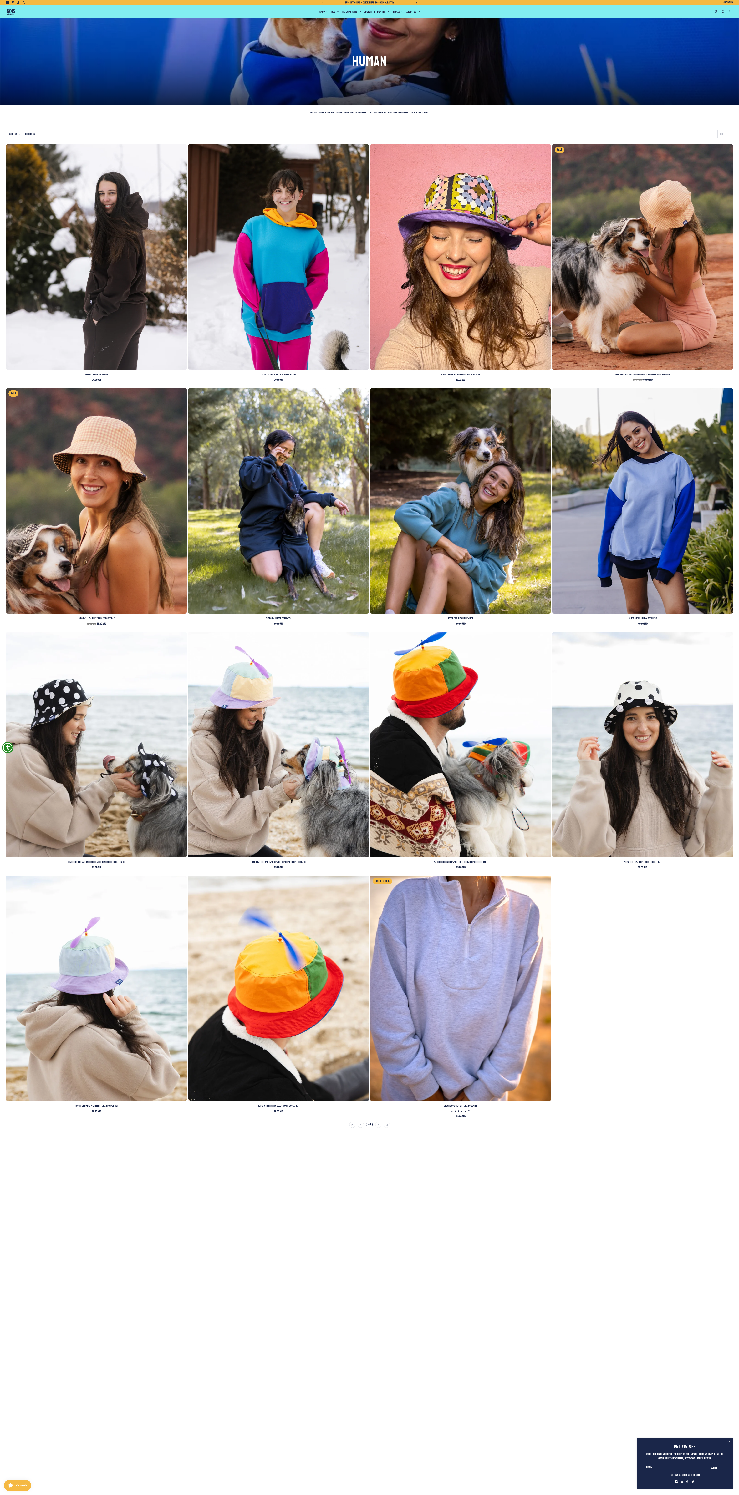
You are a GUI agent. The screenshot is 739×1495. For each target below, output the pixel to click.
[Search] (723, 12)
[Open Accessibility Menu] (7, 747)
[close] (729, 1442)
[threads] (24, 3)
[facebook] (7, 3)
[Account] (716, 12)
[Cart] (731, 12)
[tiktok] (18, 3)
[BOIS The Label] (10, 11)
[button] (721, 134)
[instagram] (13, 3)
